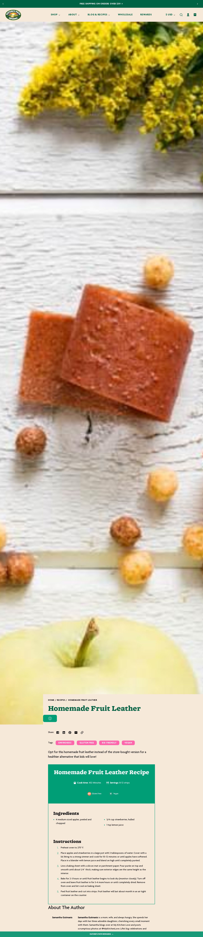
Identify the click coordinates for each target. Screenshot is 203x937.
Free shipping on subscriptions (100, 4)
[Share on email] (76, 732)
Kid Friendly (109, 743)
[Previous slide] (3, 4)
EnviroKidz (65, 743)
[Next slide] (197, 4)
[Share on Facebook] (58, 732)
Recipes (61, 700)
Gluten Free (87, 743)
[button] (181, 15)
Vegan (128, 743)
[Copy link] (82, 732)
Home (51, 700)
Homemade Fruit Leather (82, 700)
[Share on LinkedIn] (64, 732)
